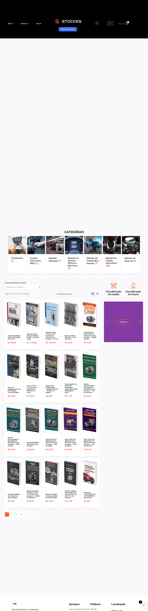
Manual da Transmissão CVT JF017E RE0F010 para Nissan (90, 495)
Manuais (24, 23)
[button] (107, 322)
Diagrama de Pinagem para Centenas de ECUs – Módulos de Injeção (52, 389)
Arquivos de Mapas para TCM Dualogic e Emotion (14, 337)
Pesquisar (40, 287)
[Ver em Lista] (97, 294)
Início (10, 23)
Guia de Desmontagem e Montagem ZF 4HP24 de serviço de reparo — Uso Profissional (89, 388)
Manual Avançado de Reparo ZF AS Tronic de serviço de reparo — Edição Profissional (33, 494)
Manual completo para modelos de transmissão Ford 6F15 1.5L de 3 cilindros (71, 494)
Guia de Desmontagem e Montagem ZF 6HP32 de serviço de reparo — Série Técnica (14, 442)
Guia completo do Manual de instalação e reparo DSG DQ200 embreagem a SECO (71, 388)
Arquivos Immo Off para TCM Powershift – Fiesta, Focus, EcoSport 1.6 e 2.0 (52, 336)
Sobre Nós (93, 609)
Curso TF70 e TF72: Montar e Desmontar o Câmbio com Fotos (32, 389)
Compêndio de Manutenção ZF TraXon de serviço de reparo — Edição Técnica (90, 336)
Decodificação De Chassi (133, 293)
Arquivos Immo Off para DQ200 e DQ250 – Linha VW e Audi (33, 336)
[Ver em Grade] (93, 294)
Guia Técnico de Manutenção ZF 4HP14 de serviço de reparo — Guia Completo (51, 442)
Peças (38, 23)
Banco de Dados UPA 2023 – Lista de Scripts (70, 337)
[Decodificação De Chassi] (133, 285)
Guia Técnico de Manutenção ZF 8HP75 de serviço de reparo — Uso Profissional (89, 442)
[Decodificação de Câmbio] (114, 285)
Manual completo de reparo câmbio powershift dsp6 (51, 495)
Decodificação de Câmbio (113, 293)
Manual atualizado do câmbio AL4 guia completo (14, 495)
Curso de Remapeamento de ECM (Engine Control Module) (14, 390)
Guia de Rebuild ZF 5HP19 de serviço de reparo (33, 444)
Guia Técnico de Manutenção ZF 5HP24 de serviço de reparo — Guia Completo (70, 442)
